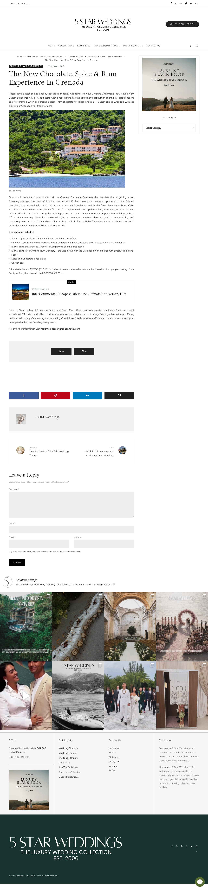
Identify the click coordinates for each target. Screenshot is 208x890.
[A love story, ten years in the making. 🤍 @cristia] (26, 695)
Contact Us (64, 762)
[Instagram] (175, 3)
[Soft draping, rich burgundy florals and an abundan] (78, 626)
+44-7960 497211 (19, 757)
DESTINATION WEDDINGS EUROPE (26, 66)
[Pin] (56, 395)
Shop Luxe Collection (69, 772)
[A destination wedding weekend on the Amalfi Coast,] (78, 695)
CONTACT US (153, 45)
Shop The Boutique (68, 776)
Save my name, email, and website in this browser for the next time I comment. (47, 551)
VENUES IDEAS (66, 45)
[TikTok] (186, 3)
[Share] (24, 395)
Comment (14, 489)
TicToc (112, 770)
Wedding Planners (68, 757)
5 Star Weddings (47, 417)
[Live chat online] (200, 882)
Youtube (113, 766)
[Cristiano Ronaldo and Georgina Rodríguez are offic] (130, 695)
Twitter (113, 752)
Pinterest (113, 757)
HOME (51, 45)
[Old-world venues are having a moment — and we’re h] (130, 626)
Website (77, 537)
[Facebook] (171, 3)
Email (12, 537)
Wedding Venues (67, 753)
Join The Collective (68, 767)
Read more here (180, 760)
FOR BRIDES (83, 45)
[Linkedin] (191, 3)
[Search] (196, 3)
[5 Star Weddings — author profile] (21, 419)
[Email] (119, 395)
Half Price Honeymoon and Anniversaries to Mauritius (99, 451)
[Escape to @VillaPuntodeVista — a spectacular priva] (26, 626)
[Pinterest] (180, 3)
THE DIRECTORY (131, 45)
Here (164, 787)
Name (12, 523)
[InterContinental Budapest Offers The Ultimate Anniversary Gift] (20, 292)
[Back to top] (196, 851)
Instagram (114, 761)
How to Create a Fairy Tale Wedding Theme (49, 451)
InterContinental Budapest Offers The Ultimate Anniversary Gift (79, 294)
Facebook (114, 748)
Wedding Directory (68, 748)
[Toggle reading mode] (191, 45)
